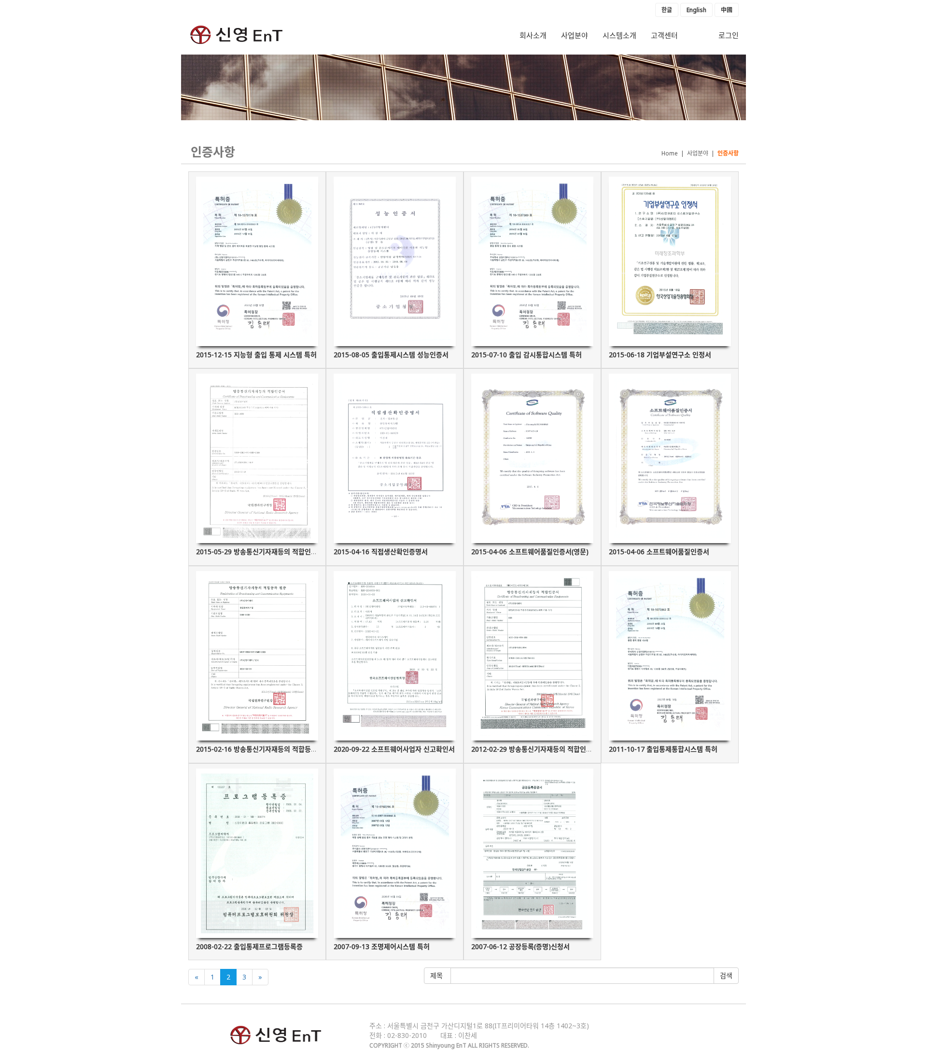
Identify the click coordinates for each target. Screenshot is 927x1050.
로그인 (728, 35)
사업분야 (574, 35)
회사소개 (533, 35)
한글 (666, 10)
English (696, 10)
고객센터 (664, 35)
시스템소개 (619, 35)
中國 (726, 10)
